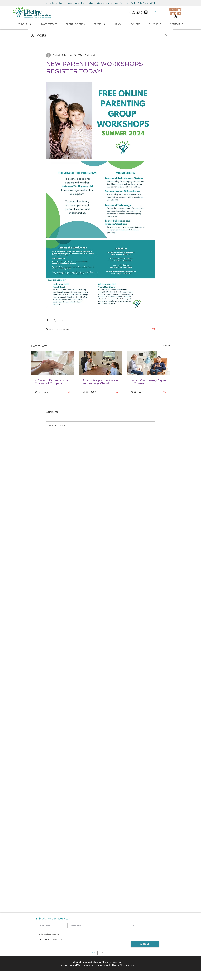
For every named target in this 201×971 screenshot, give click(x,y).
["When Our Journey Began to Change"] (148, 363)
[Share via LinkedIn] (61, 320)
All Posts (38, 35)
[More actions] (153, 55)
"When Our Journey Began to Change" (148, 382)
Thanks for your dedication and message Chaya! (100, 382)
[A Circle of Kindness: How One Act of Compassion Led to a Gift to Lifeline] (52, 363)
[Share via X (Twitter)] (54, 320)
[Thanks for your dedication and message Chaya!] (100, 363)
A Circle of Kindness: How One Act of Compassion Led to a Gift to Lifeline (51, 382)
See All (166, 345)
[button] (24, 23)
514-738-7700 (145, 3)
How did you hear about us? (48, 934)
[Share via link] (69, 320)
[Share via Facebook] (47, 320)
